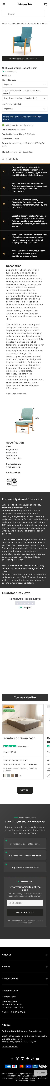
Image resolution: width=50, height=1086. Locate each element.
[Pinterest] (27, 1058)
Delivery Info (11, 152)
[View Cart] (45, 4)
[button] (23, 14)
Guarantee (27, 152)
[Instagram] (22, 1058)
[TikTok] (32, 1058)
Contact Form (9, 996)
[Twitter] (17, 1058)
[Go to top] (44, 1080)
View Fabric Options (16, 393)
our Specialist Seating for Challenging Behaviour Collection (23, 368)
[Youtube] (37, 1058)
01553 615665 (18, 1012)
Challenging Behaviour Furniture (24, 23)
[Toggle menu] (4, 4)
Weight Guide (12, 159)
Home (4, 23)
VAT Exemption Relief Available (19, 125)
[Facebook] (12, 1058)
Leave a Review (10, 1046)
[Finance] (42, 1066)
